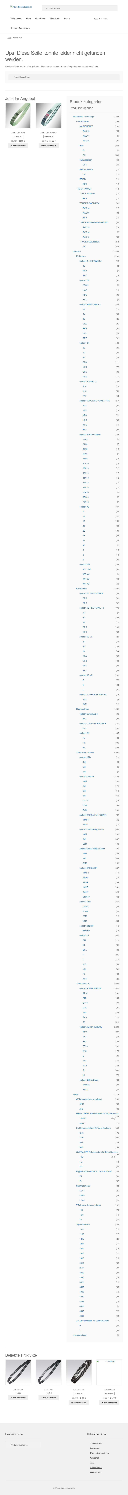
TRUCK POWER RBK (90, 241)
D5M (85, 805)
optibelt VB (84, 506)
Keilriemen (81, 256)
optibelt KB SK (86, 636)
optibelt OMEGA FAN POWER (93, 815)
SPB (85, 270)
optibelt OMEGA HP (88, 867)
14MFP (86, 819)
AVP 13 (86, 227)
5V (84, 314)
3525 (82, 1282)
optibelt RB (84, 733)
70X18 (86, 501)
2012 (82, 1262)
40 (84, 545)
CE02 (82, 1195)
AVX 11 (86, 135)
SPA (85, 323)
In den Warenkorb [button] (18, 145)
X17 (84, 395)
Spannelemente (83, 1185)
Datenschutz (95, 1472)
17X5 (85, 439)
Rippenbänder (82, 709)
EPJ (84, 718)
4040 (82, 1296)
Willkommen (16, 18)
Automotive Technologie (83, 116)
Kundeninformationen (20, 28)
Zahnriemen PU (83, 983)
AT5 (84, 997)
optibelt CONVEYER (89, 713)
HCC (85, 299)
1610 (82, 1253)
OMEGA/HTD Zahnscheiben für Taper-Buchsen (97, 1152)
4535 (82, 1306)
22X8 (85, 448)
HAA (85, 289)
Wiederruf (94, 1457)
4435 (82, 1301)
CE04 (82, 1200)
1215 (82, 1243)
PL (84, 747)
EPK (85, 164)
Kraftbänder (81, 588)
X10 (84, 386)
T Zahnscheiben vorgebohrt (88, 1205)
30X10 (86, 463)
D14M (85, 800)
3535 (82, 1287)
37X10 (86, 473)
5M (84, 766)
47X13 (86, 482)
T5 (84, 1022)
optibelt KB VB (86, 675)
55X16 (86, 492)
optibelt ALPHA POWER (90, 988)
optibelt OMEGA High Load (92, 829)
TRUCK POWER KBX (89, 203)
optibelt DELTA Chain (89, 1079)
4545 (82, 1311)
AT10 (85, 993)
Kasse (67, 18)
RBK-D (83, 179)
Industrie (77, 251)
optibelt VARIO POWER (90, 434)
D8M (85, 810)
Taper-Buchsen (83, 1224)
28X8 (85, 458)
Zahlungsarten (96, 1443)
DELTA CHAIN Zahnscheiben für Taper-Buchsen (97, 1113)
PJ (84, 150)
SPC (85, 275)
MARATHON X (86, 126)
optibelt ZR (84, 935)
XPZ (85, 429)
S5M (85, 916)
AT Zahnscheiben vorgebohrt (89, 1099)
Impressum (95, 1448)
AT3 (84, 1036)
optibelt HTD (85, 757)
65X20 (86, 497)
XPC (85, 424)
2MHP (85, 877)
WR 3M (86, 574)
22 (84, 530)
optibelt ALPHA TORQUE (91, 1026)
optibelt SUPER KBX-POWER (93, 694)
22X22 (86, 285)
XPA (85, 415)
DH (84, 940)
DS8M (85, 906)
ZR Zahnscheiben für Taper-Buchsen (92, 1320)
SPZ (85, 338)
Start (9, 37)
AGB (92, 1462)
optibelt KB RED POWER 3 (92, 607)
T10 (84, 1012)
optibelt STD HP (87, 925)
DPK (85, 184)
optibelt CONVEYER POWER (93, 723)
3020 (82, 1272)
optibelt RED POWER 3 (90, 304)
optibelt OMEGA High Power (92, 848)
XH (84, 969)
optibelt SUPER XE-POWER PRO (95, 400)
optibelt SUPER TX (88, 381)
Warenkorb (55, 18)
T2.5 (85, 1017)
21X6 (85, 444)
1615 (82, 1258)
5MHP (85, 887)
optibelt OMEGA (87, 776)
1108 (82, 1234)
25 (84, 535)
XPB (85, 198)
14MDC (86, 1084)
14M (85, 781)
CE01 (82, 1190)
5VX (85, 410)
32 (84, 540)
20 (84, 525)
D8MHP (86, 896)
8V (84, 265)
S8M (85, 843)
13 (84, 516)
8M (84, 771)
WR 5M (86, 578)
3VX (85, 405)
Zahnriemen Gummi (85, 752)
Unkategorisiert (79, 1335)
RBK (82, 145)
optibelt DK (84, 280)
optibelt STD (85, 901)
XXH (85, 978)
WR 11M (86, 569)
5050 (82, 1315)
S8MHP (86, 930)
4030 (82, 1291)
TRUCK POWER (84, 188)
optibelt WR (85, 564)
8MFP (85, 824)
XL (84, 973)
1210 (82, 1238)
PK (84, 155)
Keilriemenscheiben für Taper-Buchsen (93, 1128)
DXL (85, 949)
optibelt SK (84, 342)
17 (84, 521)
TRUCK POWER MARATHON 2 (94, 222)
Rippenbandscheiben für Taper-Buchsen (94, 1171)
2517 (82, 1267)
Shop (28, 18)
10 (84, 511)
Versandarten (96, 1467)
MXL (85, 964)
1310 (82, 1248)
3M (84, 761)
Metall (75, 1094)
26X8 (85, 453)
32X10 (86, 468)
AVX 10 (86, 130)
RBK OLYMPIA (86, 169)
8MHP (85, 892)
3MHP (85, 882)
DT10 (85, 1002)
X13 (84, 391)
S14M (85, 911)
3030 (82, 1277)
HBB (85, 294)
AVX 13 (86, 140)
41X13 (86, 477)
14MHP (86, 872)
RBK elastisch (86, 159)
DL (84, 945)
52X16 (86, 487)
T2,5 (82, 1214)
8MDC (85, 1089)
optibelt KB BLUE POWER (91, 593)
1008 (82, 1229)
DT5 (84, 1007)
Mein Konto (40, 18)
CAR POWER (82, 121)
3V (84, 309)
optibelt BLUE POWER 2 (91, 261)
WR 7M (86, 583)
